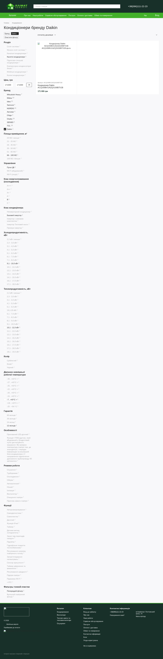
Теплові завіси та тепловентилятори (64, 619)
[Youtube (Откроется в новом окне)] (130, 15)
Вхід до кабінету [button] (89, 612)
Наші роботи (38, 15)
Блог (85, 637)
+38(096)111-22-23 (137, 6)
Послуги (72, 15)
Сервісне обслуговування (55, 15)
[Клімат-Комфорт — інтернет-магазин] (16, 612)
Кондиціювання (63, 612)
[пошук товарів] (118, 6)
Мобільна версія (12, 624)
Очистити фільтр (11, 37)
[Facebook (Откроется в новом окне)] (127, 15)
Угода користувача (90, 640)
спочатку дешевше (45, 35)
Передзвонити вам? (117, 615)
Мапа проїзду (141, 616)
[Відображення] (154, 35)
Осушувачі (61, 623)
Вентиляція (61, 615)
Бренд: (7, 34)
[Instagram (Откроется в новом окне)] (124, 15)
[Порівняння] (135, 15)
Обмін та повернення (103, 15)
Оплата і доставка (84, 15)
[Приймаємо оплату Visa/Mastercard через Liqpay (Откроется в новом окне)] (22, 631)
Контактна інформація (91, 634)
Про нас (27, 15)
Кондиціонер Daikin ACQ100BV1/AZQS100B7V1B (50, 86)
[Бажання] (140, 15)
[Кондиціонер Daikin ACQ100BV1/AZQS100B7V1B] (56, 61)
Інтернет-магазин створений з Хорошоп (16, 654)
